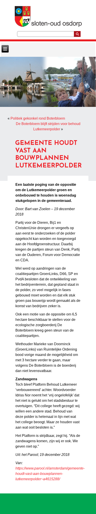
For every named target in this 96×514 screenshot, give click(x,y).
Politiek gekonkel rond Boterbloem (37, 118)
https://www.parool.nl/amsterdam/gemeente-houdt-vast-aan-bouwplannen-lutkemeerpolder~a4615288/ (50, 473)
